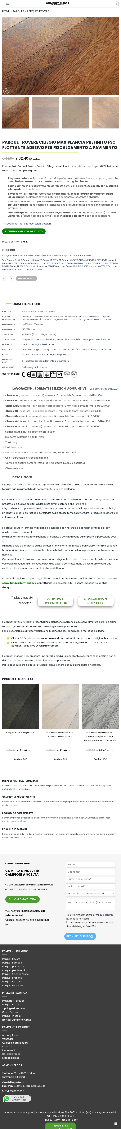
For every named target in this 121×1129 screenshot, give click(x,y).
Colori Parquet (10, 1012)
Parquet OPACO (14, 260)
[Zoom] (6, 91)
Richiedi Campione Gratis (16, 1019)
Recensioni (8, 1050)
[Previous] (8, 56)
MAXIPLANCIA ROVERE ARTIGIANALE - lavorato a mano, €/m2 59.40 (44, 255)
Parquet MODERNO (98, 266)
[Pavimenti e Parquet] (57, 4)
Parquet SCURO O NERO (77, 266)
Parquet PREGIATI (92, 263)
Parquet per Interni (13, 966)
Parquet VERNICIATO (32, 260)
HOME (6, 11)
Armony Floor (10, 1035)
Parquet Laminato (12, 985)
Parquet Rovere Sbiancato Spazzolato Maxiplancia (60, 734)
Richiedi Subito (78, 936)
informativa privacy (89, 915)
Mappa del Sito (10, 1058)
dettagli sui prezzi (46, 311)
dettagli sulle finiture (100, 349)
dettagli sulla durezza (42, 344)
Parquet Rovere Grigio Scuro (20, 732)
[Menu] (7, 3)
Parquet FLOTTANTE (52, 260)
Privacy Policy (52, 1120)
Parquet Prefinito (12, 978)
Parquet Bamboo (12, 962)
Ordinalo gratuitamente (34, 367)
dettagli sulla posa (56, 354)
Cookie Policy (69, 1120)
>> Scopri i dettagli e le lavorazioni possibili (26, 223)
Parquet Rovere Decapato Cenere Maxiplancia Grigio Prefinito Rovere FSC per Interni (100, 736)
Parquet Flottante (12, 981)
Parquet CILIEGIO (75, 263)
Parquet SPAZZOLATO (32, 269)
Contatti (7, 1046)
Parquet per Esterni (13, 970)
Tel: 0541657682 (14, 1091)
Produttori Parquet (13, 1001)
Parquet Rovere (11, 959)
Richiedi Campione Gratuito (24, 231)
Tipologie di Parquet (13, 1008)
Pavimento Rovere (35, 266)
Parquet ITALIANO (29, 263)
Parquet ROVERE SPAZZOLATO (52, 263)
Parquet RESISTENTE (11, 263)
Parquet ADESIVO (70, 260)
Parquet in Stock (11, 1016)
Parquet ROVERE (83, 255)
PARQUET (18, 11)
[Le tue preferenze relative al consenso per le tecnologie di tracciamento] (116, 1124)
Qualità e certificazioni (15, 1042)
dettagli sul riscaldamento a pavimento (47, 360)
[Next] (112, 56)
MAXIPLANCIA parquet (55, 266)
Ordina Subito (26, 278)
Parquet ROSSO (17, 266)
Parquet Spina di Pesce (15, 974)
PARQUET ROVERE (38, 11)
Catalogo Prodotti (12, 1054)
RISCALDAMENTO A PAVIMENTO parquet (97, 260)
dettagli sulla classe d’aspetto (94, 316)
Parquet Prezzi (10, 1004)
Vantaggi (7, 1039)
